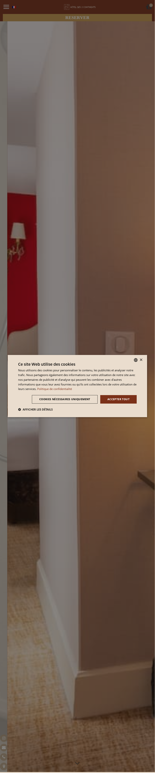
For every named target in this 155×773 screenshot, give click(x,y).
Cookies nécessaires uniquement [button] (64, 399)
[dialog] (77, 386)
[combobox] (136, 360)
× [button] (141, 360)
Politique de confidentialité (54, 389)
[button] (35, 409)
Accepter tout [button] (118, 399)
